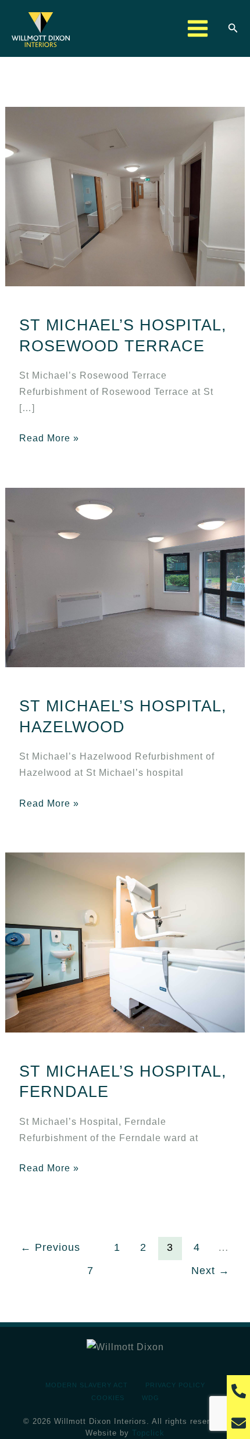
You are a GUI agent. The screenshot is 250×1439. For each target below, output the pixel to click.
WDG (150, 1397)
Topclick (148, 1433)
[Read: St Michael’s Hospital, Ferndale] (125, 941)
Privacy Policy (175, 1385)
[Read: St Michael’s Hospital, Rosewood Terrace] (125, 195)
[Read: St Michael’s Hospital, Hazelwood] (125, 576)
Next (210, 1270)
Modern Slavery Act (86, 1385)
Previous (50, 1247)
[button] (233, 28)
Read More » (49, 436)
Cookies (107, 1397)
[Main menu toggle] (197, 29)
